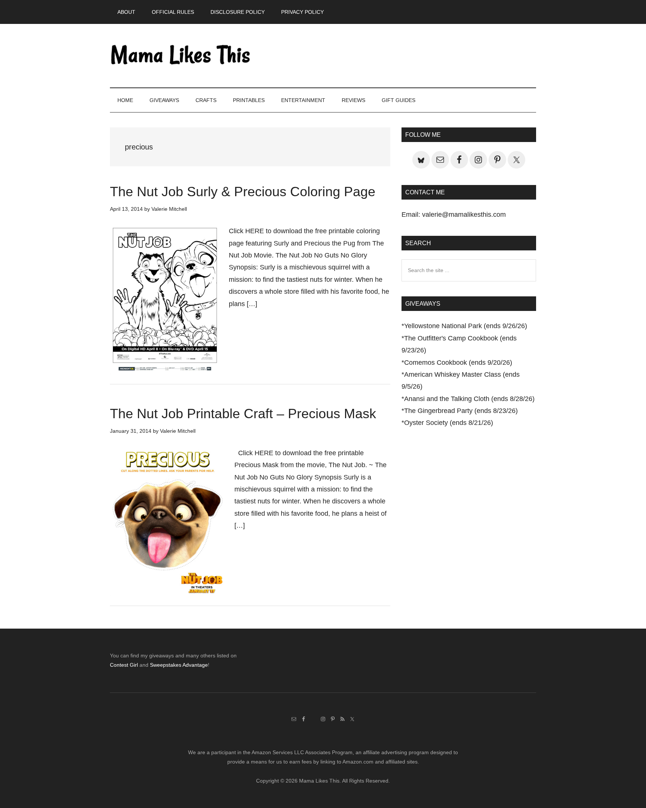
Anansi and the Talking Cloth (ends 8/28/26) (469, 399)
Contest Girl (124, 665)
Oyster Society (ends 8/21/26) (448, 422)
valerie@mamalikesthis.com (464, 214)
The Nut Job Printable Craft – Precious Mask (243, 413)
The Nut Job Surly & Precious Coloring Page (242, 191)
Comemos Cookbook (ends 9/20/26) (458, 362)
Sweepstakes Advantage (179, 665)
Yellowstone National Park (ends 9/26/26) (465, 326)
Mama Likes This (181, 56)
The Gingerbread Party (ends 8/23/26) (461, 410)
